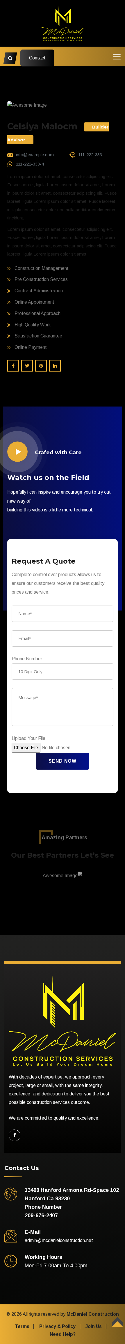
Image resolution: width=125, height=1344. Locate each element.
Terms (22, 1326)
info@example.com (35, 154)
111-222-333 (90, 154)
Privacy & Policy (57, 1326)
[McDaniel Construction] (62, 22)
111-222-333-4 (30, 163)
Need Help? (63, 1334)
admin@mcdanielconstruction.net (59, 1240)
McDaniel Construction (93, 1314)
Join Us (93, 1326)
